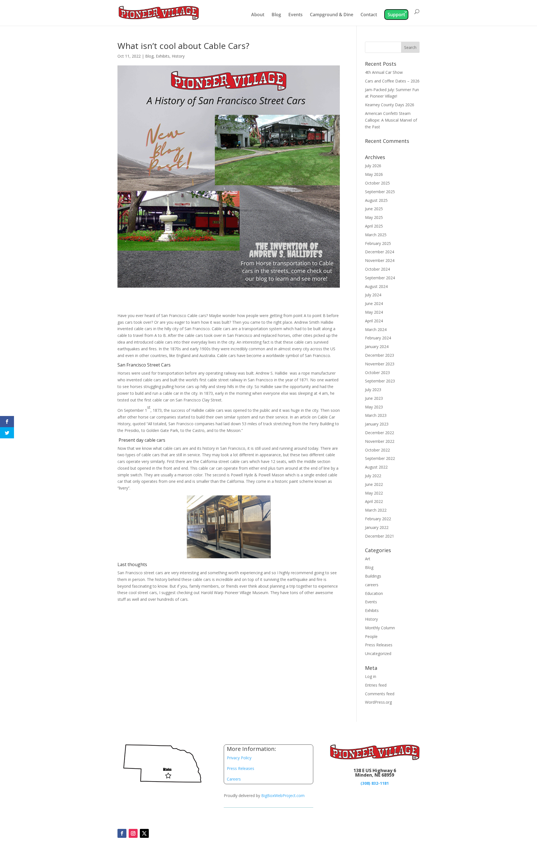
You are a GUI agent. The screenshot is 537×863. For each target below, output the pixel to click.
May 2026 (374, 174)
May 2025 (374, 217)
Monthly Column (380, 627)
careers (371, 584)
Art (367, 558)
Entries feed (376, 685)
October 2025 (377, 183)
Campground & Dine (331, 15)
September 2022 (380, 458)
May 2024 (374, 312)
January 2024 (376, 346)
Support (396, 14)
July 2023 (373, 389)
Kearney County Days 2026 (389, 104)
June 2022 (374, 484)
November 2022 (379, 441)
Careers (234, 779)
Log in (370, 676)
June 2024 (374, 303)
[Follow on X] (144, 833)
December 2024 (379, 251)
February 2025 (378, 243)
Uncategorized (378, 653)
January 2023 (376, 424)
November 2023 (379, 364)
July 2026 (373, 165)
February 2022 (378, 518)
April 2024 (374, 320)
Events (295, 15)
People (371, 636)
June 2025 (374, 208)
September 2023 (380, 381)
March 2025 (376, 234)
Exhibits (162, 56)
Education (374, 593)
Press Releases (378, 644)
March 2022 (376, 510)
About (257, 15)
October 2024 (377, 269)
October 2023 (377, 372)
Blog (276, 15)
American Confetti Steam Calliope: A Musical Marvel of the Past (391, 120)
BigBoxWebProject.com (283, 795)
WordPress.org (378, 702)
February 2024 (378, 338)
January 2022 (376, 527)
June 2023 (374, 398)
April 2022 (374, 501)
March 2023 (376, 415)
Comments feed (379, 693)
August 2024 (376, 286)
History (178, 56)
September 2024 (380, 277)
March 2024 (376, 329)
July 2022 (373, 475)
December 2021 (379, 536)
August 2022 (376, 467)
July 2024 (373, 294)
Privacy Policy (239, 757)
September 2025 (380, 191)
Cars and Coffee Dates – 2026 (392, 81)
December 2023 (379, 355)
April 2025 (374, 226)
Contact (369, 15)
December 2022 (379, 432)
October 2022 (377, 450)
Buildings (373, 576)
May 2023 (374, 407)
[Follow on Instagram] (133, 833)
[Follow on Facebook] (121, 833)
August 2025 (376, 200)
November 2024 (379, 260)
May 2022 (374, 493)
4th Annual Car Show (384, 72)
